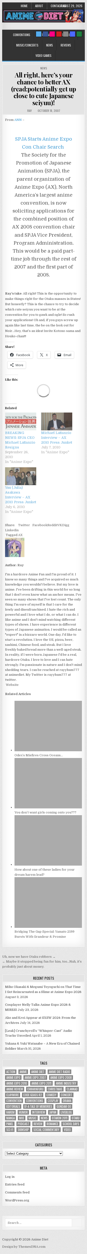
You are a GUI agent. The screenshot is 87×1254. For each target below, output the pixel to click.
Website (12, 685)
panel (9, 1124)
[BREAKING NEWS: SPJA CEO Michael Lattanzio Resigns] (20, 421)
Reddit (52, 525)
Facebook (39, 525)
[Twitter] (39, 34)
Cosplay (53, 1100)
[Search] (66, 34)
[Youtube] (59, 34)
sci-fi (9, 1129)
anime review (14, 1089)
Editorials (13, 1106)
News (49, 45)
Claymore (12, 1095)
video (67, 1129)
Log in (9, 1176)
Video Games (43, 55)
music (32, 1118)
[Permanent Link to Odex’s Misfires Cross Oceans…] (48, 750)
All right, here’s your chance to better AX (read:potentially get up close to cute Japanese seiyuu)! (43, 89)
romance (52, 1124)
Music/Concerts (27, 45)
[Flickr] (52, 34)
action (10, 1071)
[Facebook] (45, 34)
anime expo (13, 1077)
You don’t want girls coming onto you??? (45, 812)
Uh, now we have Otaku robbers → (29, 956)
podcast (23, 1124)
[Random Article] (72, 34)
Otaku (76, 1118)
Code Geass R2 (32, 1095)
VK (60, 525)
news (44, 1118)
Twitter (24, 525)
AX (20, 535)
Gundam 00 (64, 1106)
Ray (29, 111)
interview (38, 1112)
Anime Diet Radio (59, 1071)
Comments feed (17, 1192)
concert (66, 1095)
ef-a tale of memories (38, 1106)
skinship (23, 1129)
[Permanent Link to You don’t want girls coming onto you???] (48, 807)
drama (67, 1100)
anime (23, 1071)
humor (23, 1112)
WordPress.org (17, 1200)
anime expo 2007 (35, 1077)
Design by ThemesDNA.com (23, 1246)
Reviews (66, 45)
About (39, 5)
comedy (51, 1095)
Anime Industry (66, 1083)
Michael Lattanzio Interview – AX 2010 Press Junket (56, 437)
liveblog (66, 1112)
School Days (71, 1124)
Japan (52, 1112)
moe (21, 1118)
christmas (55, 1089)
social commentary (46, 1129)
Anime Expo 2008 (61, 1077)
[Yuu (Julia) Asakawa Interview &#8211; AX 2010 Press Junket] (20, 476)
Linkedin (12, 530)
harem (10, 1112)
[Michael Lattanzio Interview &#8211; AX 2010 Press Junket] (56, 421)
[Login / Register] (79, 34)
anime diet (37, 1071)
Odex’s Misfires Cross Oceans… (38, 755)
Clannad (72, 1089)
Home (24, 5)
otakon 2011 (59, 1118)
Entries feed (14, 1184)
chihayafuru (35, 1089)
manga (10, 1118)
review (38, 1124)
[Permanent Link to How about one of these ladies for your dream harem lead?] (48, 864)
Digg (65, 525)
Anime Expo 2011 (41, 1083)
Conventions (21, 34)
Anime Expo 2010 (16, 1083)
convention (14, 1100)
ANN (18, 120)
